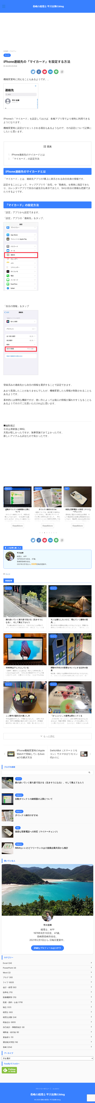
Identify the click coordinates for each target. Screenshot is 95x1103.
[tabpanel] (17, 508)
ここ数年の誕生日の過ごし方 (18, 716)
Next (89, 510)
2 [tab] (42, 533)
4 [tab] (47, 533)
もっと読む (49, 736)
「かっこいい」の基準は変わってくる (66, 716)
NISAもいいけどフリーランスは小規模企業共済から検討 (41, 848)
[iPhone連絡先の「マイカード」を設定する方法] (50, 71)
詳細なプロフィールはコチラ (47, 948)
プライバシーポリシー (42, 1089)
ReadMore (18, 526)
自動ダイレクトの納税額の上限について (34, 799)
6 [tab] (51, 533)
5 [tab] (49, 533)
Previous (5, 510)
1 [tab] (40, 533)
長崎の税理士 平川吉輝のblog (48, 6)
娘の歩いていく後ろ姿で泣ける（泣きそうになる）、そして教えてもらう (49, 782)
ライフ (8, 574)
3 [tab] (44, 533)
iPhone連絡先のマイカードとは (28, 154)
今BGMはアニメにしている (17, 667)
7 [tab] (54, 533)
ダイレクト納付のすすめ (18, 509)
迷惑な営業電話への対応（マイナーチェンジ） (37, 831)
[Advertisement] (47, 31)
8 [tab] (56, 533)
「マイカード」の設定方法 (25, 158)
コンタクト (55, 1089)
